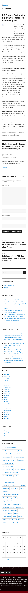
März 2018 (6, 402)
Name (4, 208)
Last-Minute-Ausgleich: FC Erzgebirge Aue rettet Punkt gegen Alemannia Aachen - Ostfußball (14, 335)
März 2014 (6, 418)
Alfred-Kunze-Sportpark (9, 454)
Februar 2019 (7, 393)
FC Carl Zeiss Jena (8, 463)
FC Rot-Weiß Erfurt (8, 476)
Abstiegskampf (18, 451)
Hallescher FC (14, 488)
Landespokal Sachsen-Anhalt (10, 495)
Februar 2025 (7, 376)
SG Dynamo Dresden (8, 507)
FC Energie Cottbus (6, 134)
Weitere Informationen (19, 570)
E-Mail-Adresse (7, 215)
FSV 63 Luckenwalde (8, 479)
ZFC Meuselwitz (7, 523)
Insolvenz (5, 491)
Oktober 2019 (7, 389)
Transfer (20, 516)
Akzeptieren (5, 573)
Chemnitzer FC (12, 460)
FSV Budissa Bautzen (8, 482)
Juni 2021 (6, 381)
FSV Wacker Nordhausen (9, 485)
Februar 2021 (7, 383)
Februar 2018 (7, 404)
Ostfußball (6, 8)
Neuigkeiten (6, 431)
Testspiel (16, 513)
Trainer (14, 516)
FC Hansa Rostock (20, 469)
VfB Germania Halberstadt (10, 520)
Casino (5, 460)
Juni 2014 (6, 416)
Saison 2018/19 (15, 501)
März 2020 (6, 385)
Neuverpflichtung (7, 498)
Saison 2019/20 (7, 504)
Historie (22, 488)
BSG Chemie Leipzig (18, 457)
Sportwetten (6, 435)
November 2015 (7, 408)
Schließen (2, 590)
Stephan (6, 132)
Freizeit (17, 476)
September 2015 (7, 410)
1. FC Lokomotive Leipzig (9, 447)
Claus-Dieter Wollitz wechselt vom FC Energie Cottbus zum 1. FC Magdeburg (14, 345)
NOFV (15, 498)
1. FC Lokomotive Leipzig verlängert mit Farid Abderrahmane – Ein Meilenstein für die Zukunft (15, 306)
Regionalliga (4, 135)
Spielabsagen (19, 507)
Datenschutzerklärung (9, 285)
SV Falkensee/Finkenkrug (13, 135)
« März (7, 559)
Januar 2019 (6, 395)
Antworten (5, 167)
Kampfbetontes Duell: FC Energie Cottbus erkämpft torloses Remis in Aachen (14, 339)
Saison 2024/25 (17, 504)
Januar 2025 (6, 378)
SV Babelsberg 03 (7, 513)
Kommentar (6, 185)
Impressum (6, 287)
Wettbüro (20, 520)
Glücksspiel (6, 488)
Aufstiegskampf (7, 457)
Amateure (19, 454)
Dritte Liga (21, 460)
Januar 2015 (6, 414)
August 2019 (7, 391)
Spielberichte (21, 132)
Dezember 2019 (7, 387)
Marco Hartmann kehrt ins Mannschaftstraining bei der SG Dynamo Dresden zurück (13, 360)
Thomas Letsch (7, 516)
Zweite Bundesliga (18, 523)
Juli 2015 (6, 412)
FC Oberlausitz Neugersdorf (10, 473)
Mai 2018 (6, 399)
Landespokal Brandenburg (16, 134)
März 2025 (6, 374)
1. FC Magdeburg (7, 451)
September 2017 (7, 406)
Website (4, 223)
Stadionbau (14, 510)
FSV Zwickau (21, 485)
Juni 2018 (6, 397)
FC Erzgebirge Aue (8, 469)
